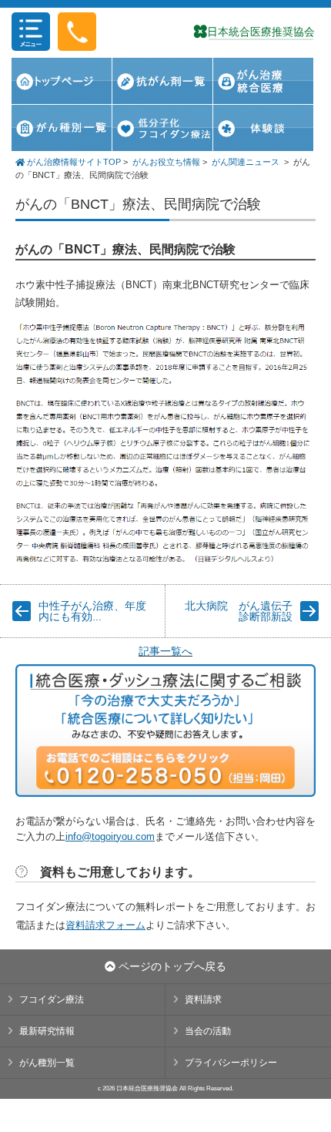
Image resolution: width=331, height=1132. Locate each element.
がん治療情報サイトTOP (73, 161)
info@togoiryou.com (110, 836)
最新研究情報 (47, 1031)
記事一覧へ (165, 651)
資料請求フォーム (105, 925)
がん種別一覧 (47, 1062)
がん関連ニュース (245, 161)
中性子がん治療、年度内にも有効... (92, 611)
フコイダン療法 (51, 999)
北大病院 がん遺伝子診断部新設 (239, 611)
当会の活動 (208, 1031)
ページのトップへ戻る (170, 966)
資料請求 (203, 999)
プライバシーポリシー (231, 1062)
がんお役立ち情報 (166, 161)
